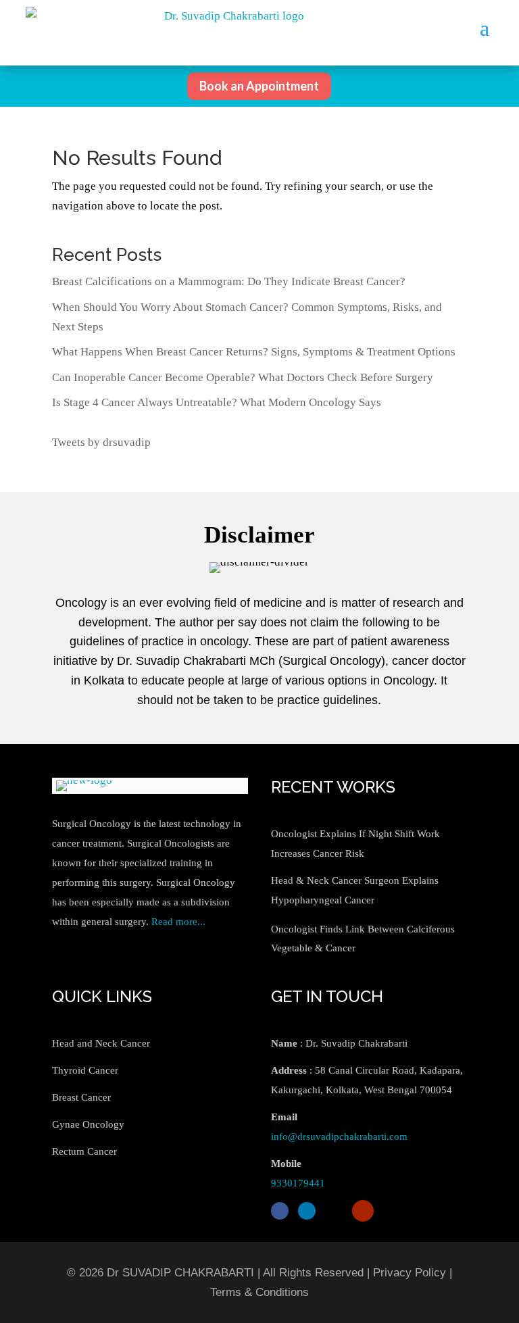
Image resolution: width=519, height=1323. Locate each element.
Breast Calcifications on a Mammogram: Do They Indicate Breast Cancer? (228, 281)
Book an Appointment (259, 85)
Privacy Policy (409, 1272)
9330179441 (298, 1183)
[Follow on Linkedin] (307, 1211)
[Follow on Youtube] (363, 1211)
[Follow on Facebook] (280, 1211)
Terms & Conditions (259, 1292)
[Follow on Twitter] (334, 1211)
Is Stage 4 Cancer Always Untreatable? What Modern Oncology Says (216, 402)
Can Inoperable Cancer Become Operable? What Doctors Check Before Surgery (242, 377)
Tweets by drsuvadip (101, 442)
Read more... (178, 921)
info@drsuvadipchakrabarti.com (339, 1136)
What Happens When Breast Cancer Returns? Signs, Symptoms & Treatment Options (253, 351)
